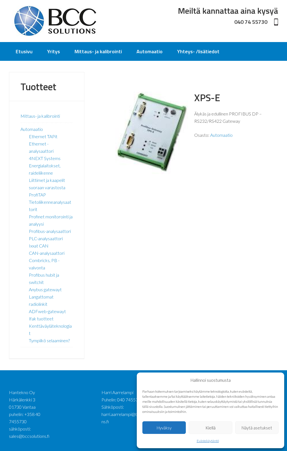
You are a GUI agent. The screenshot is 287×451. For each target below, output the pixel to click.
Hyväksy (164, 427)
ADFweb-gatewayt (47, 311)
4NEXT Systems (45, 158)
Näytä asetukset (257, 427)
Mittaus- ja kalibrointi (40, 116)
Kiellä (210, 427)
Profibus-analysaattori (50, 231)
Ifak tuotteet (41, 318)
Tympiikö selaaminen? (49, 340)
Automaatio (221, 135)
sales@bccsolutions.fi (29, 436)
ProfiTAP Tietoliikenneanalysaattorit (50, 202)
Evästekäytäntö (208, 441)
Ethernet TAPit (43, 136)
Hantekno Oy (55, 21)
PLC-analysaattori (46, 238)
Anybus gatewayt (45, 289)
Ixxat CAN (38, 245)
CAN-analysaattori (46, 253)
